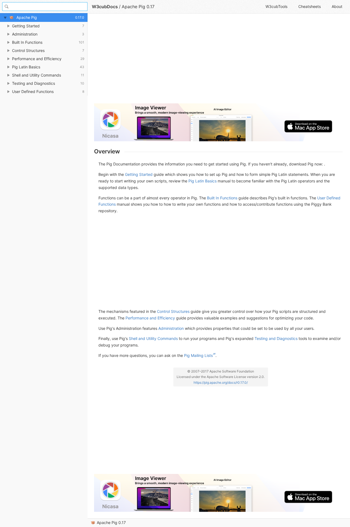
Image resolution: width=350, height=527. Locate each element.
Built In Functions (222, 198)
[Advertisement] (218, 60)
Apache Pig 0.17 (111, 522)
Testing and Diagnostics (276, 338)
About (337, 6)
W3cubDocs (105, 6)
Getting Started (139, 174)
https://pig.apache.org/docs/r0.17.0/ (221, 382)
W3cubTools (276, 6)
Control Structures (173, 311)
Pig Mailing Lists (198, 355)
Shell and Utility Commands (153, 338)
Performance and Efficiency (150, 318)
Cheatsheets (309, 6)
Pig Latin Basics (202, 181)
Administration (171, 328)
